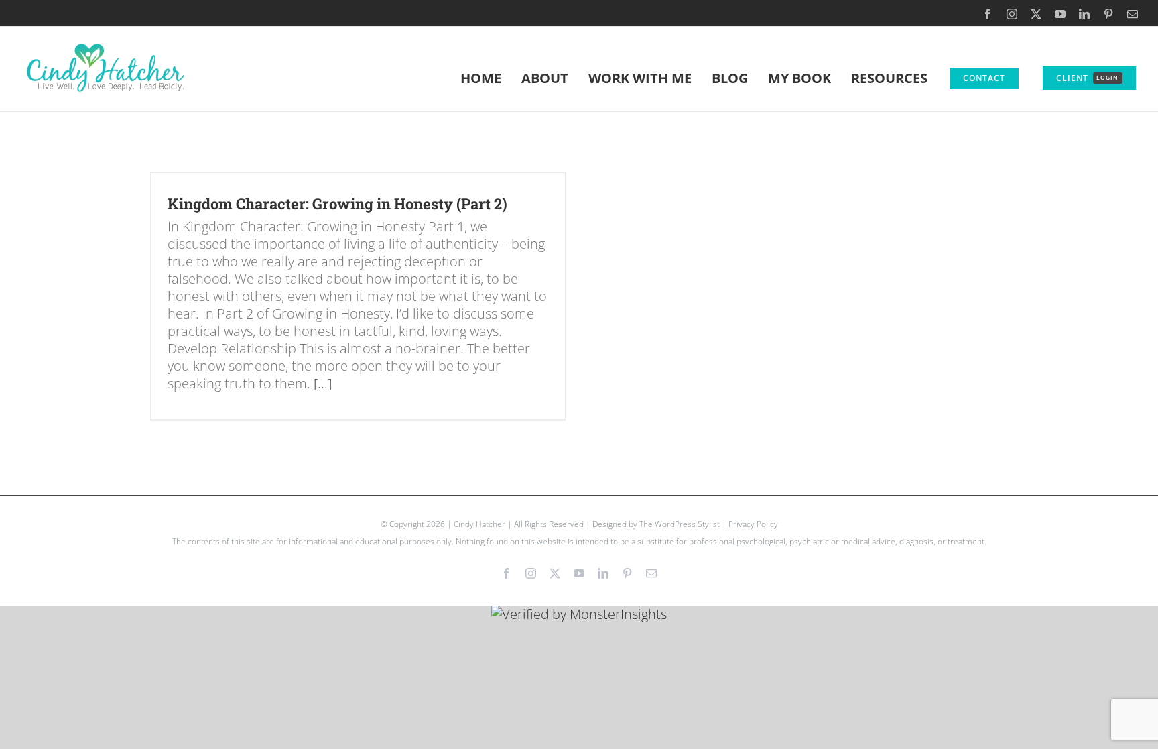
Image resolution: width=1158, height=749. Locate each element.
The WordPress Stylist (679, 524)
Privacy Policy (753, 524)
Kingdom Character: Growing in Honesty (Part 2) (337, 203)
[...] (323, 383)
